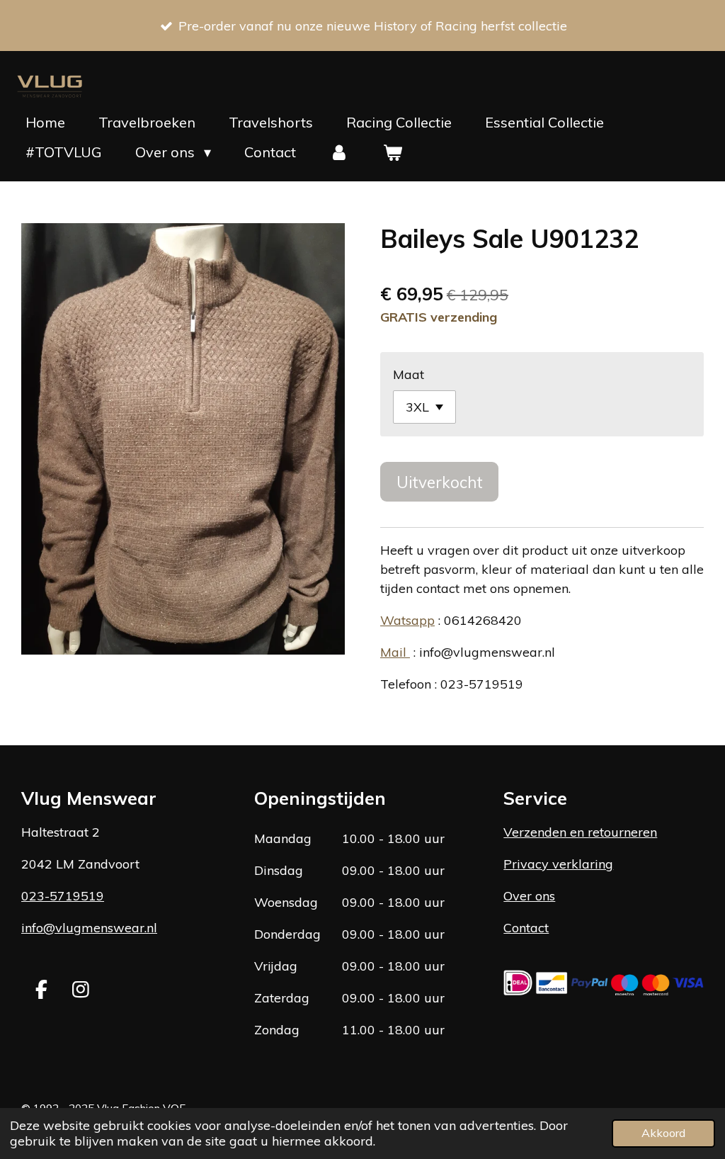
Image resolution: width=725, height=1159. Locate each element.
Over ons (529, 896)
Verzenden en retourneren (580, 832)
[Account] (339, 152)
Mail (395, 652)
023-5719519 (62, 896)
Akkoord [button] (663, 1133)
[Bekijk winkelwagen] (392, 152)
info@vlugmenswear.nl (89, 928)
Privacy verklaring (558, 864)
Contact (526, 928)
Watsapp (407, 620)
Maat (408, 374)
